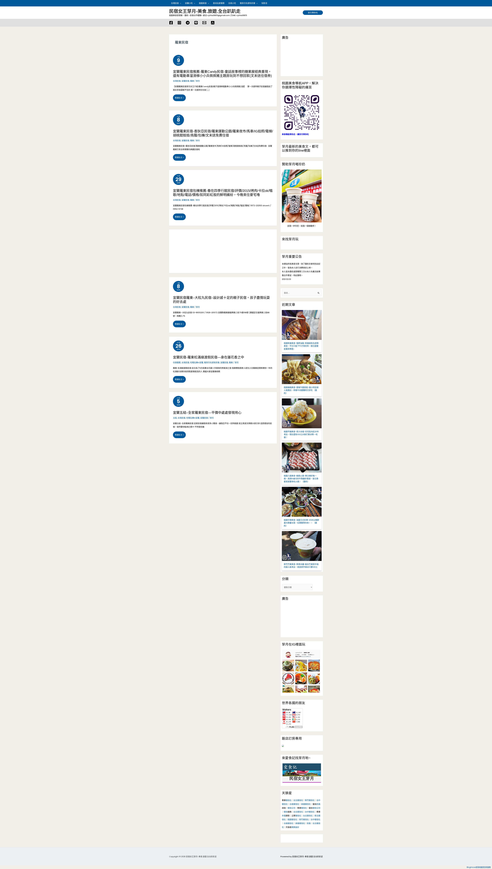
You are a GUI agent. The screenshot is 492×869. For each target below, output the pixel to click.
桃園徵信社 (292, 819)
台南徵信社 (294, 804)
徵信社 (288, 800)
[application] (180, 3)
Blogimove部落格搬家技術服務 (479, 867)
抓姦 (318, 804)
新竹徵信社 (310, 800)
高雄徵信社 (306, 804)
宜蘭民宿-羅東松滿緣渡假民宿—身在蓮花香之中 (208, 357)
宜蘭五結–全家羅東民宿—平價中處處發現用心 (207, 413)
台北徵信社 (298, 800)
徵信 (286, 811)
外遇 (284, 815)
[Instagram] (179, 23)
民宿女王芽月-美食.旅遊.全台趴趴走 (204, 11)
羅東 (192, 81)
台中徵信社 (310, 811)
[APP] (213, 23)
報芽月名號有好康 (211, 362)
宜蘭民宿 (185, 81)
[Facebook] (171, 23)
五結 (175, 417)
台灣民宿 (177, 81)
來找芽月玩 (290, 239)
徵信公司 (291, 808)
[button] (322, 3)
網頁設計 (295, 827)
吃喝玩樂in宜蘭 (196, 362)
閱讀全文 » (179, 98)
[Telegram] (188, 23)
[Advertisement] (223, 251)
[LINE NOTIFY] (196, 23)
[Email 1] (204, 23)
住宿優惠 (177, 362)
